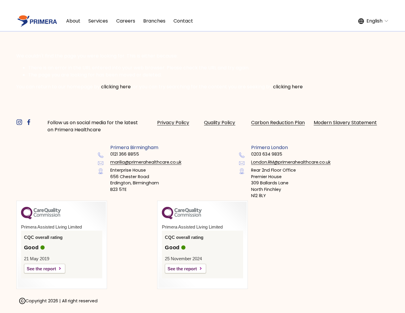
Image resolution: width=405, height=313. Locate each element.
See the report (41, 268)
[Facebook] (29, 122)
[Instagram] (19, 122)
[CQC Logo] (41, 217)
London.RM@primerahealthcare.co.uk (291, 162)
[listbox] (373, 21)
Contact (183, 20)
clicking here (116, 86)
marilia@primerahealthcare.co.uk (145, 162)
